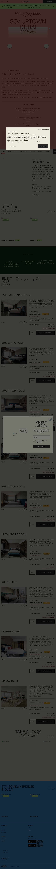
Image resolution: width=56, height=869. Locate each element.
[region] (28, 138)
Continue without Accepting (43, 129)
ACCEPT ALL (43, 146)
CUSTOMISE (13, 146)
